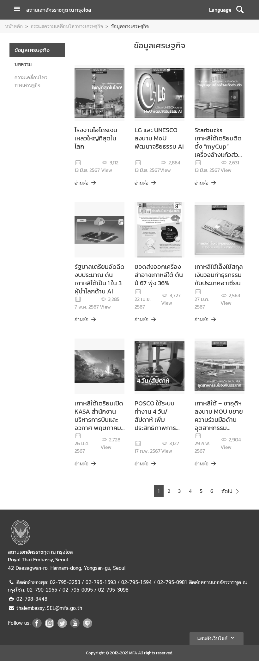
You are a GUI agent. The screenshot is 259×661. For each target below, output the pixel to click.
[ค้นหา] (240, 10)
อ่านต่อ (81, 183)
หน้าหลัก (14, 26)
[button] (231, 491)
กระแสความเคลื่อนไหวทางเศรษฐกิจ (67, 26)
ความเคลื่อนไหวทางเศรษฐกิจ (31, 81)
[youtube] (75, 626)
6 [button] (211, 491)
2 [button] (169, 491)
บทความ (23, 64)
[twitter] (62, 626)
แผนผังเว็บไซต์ (212, 638)
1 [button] (159, 491)
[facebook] (37, 626)
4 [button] (190, 491)
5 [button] (201, 491)
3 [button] (179, 491)
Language (220, 10)
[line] (87, 626)
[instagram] (49, 626)
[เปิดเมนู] (19, 9)
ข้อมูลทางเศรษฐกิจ (130, 26)
